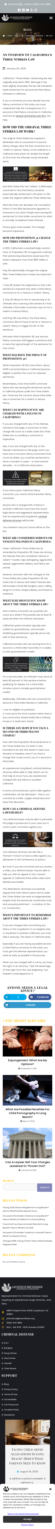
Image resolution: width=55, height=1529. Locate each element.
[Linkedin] (23, 10)
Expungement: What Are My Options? (27, 1062)
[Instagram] (35, 10)
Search (8, 1180)
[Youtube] (27, 10)
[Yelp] (31, 10)
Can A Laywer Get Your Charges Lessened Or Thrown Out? (27, 1164)
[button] (50, 1489)
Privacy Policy (27, 1525)
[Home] (4, 36)
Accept (27, 1519)
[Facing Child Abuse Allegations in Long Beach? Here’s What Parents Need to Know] (27, 1432)
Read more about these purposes (23, 1514)
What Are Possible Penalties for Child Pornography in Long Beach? (28, 1113)
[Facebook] (19, 10)
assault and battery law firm (31, 115)
